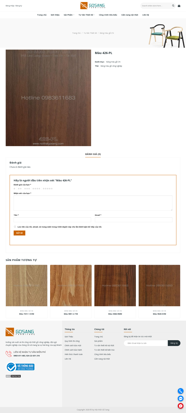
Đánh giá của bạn (22, 184)
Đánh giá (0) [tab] (93, 154)
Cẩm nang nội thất (129, 15)
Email (98, 215)
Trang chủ (41, 15)
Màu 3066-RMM (115, 314)
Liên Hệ (68, 359)
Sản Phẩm (68, 15)
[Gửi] (173, 6)
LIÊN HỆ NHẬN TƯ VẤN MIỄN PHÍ (30, 352)
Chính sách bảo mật (73, 345)
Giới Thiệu (69, 336)
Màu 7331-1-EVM (26, 314)
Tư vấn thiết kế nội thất (104, 345)
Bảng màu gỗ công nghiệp (111, 66)
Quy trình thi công (72, 341)
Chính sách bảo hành (73, 350)
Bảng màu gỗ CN (107, 33)
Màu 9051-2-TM (71, 314)
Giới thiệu (55, 15)
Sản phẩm (98, 341)
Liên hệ (145, 15)
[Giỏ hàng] (179, 5)
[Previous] (6, 292)
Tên (16, 215)
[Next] (180, 292)
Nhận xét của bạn (22, 193)
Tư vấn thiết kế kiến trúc (104, 350)
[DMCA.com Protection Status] (13, 376)
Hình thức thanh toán (74, 354)
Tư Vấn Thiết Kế (86, 15)
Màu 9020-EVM (159, 314)
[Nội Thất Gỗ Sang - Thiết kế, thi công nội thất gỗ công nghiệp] (93, 5)
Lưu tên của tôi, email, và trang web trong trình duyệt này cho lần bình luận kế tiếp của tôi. (60, 227)
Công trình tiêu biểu (108, 15)
